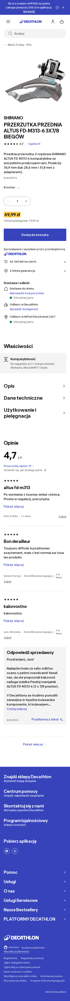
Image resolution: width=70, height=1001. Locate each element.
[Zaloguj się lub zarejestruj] (52, 21)
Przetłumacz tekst (45, 719)
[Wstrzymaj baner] (57, 7)
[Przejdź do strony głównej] (30, 21)
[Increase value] (26, 201)
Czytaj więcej (17, 709)
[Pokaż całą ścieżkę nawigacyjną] (5, 44)
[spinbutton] (17, 201)
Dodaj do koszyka (35, 235)
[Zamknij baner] (63, 7)
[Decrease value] (8, 201)
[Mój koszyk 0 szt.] (61, 21)
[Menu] (8, 21)
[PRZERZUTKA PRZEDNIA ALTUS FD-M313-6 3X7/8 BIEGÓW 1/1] (35, 80)
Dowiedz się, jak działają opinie (23, 470)
